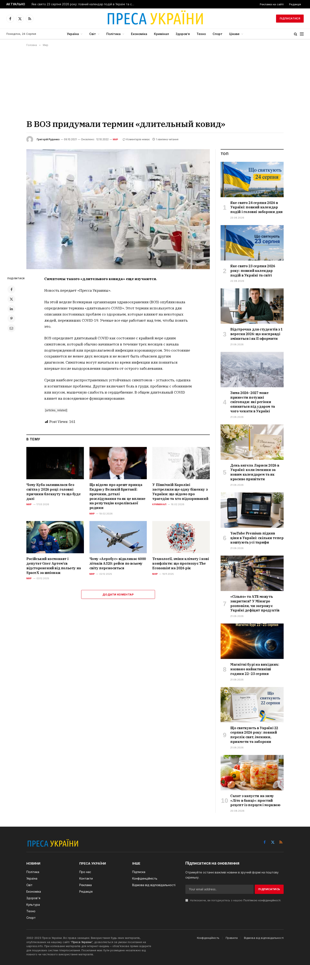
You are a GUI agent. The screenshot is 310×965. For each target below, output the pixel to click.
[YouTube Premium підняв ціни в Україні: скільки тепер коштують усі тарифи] (252, 510)
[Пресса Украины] (155, 18)
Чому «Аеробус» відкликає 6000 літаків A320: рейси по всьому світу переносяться (117, 563)
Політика (113, 34)
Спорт (217, 34)
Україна (73, 34)
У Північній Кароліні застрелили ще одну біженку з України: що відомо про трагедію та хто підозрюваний (180, 492)
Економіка (139, 34)
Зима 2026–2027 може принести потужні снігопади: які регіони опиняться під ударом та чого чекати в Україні (252, 402)
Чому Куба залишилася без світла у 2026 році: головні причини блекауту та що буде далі (53, 492)
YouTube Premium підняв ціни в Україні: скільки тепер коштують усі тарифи (256, 538)
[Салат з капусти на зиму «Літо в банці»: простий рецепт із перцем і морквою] (252, 772)
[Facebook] (11, 289)
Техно (201, 34)
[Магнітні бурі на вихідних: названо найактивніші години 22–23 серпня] (252, 641)
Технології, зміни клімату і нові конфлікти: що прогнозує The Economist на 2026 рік (180, 563)
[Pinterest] (11, 318)
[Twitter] (11, 299)
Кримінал (161, 34)
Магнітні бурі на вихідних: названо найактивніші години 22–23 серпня (254, 669)
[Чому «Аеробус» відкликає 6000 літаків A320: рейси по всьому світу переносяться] (118, 537)
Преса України (82, 942)
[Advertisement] (155, 82)
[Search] (295, 34)
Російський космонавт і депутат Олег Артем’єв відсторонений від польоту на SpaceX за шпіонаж (53, 566)
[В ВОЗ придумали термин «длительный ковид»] (118, 209)
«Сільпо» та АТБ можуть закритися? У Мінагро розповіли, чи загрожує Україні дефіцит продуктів (254, 603)
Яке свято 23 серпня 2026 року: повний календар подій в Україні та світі (83, 4)
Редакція (295, 4)
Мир (115, 139)
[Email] (11, 328)
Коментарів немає (138, 139)
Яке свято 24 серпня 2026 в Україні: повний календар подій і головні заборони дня (256, 207)
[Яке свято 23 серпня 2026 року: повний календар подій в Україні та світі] (252, 242)
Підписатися (290, 18)
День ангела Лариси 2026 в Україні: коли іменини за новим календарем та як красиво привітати (254, 472)
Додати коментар (118, 594)
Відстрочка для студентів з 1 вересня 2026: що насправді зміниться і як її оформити (256, 334)
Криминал (159, 504)
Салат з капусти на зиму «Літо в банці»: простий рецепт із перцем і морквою (255, 800)
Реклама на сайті (272, 4)
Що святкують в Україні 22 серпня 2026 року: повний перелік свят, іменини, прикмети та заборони (254, 735)
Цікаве (234, 34)
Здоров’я (183, 34)
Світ (92, 34)
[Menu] (302, 34)
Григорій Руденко (48, 139)
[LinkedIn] (11, 309)
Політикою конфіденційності (261, 900)
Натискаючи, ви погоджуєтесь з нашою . (235, 900)
